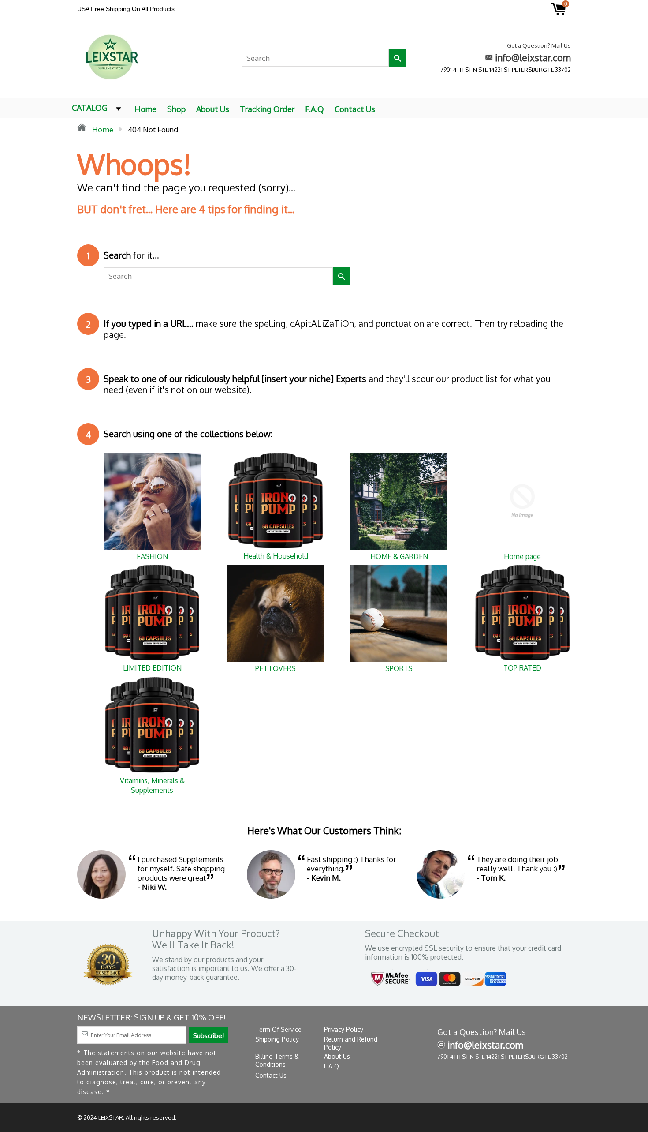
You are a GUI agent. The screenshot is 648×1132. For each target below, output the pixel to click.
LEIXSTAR (110, 1117)
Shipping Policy (277, 1039)
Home (145, 109)
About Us (212, 109)
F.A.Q (314, 109)
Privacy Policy (343, 1029)
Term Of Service (278, 1029)
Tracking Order (267, 109)
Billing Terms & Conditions (277, 1060)
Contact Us (355, 109)
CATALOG (90, 107)
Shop (176, 109)
